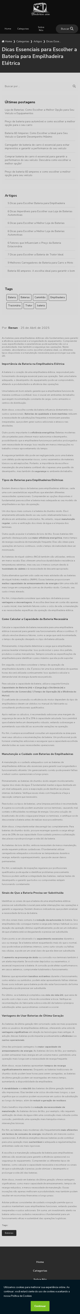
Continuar (40, 1306)
